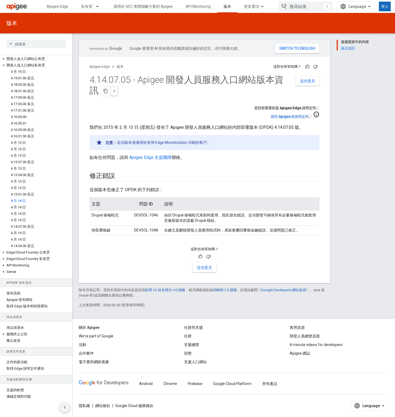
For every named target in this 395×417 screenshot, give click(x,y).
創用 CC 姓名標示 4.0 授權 (165, 290)
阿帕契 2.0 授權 (225, 290)
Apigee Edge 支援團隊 (150, 157)
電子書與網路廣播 (94, 362)
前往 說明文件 (289, 117)
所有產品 (269, 384)
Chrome (170, 384)
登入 (385, 6)
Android (146, 384)
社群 (188, 336)
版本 (227, 6)
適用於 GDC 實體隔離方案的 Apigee (143, 6)
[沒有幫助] (315, 67)
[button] (36, 59)
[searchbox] (36, 44)
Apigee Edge (57, 6)
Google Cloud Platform (232, 384)
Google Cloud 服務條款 (134, 406)
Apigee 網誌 (300, 353)
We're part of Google (96, 336)
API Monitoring (198, 6)
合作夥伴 (86, 353)
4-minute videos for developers (316, 345)
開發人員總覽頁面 (305, 336)
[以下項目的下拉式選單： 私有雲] (99, 6)
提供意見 (307, 81)
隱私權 (84, 406)
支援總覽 (191, 345)
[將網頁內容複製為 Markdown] (106, 91)
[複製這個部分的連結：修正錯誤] (120, 176)
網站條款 (102, 406)
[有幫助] (307, 67)
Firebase (195, 384)
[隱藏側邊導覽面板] (64, 407)
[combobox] (305, 6)
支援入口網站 (195, 362)
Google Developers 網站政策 (283, 290)
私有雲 (86, 6)
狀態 (188, 353)
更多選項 (251, 6)
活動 (82, 345)
